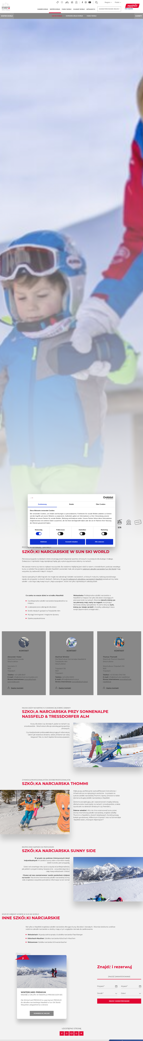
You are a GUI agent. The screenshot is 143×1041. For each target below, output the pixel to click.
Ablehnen (43, 542)
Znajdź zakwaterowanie (119, 1001)
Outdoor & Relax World (74, 16)
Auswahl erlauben (71, 542)
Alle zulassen (99, 542)
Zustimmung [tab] (42, 504)
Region (108, 2)
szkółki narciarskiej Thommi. (90, 796)
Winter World (55, 9)
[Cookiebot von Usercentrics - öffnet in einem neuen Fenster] (104, 497)
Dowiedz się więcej (42, 1013)
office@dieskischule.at (67, 679)
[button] (62, 1033)
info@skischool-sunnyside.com (23, 677)
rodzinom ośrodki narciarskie (93, 569)
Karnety (138, 16)
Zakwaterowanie (109, 9)
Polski (117, 2)
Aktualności (90, 9)
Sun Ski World (57, 16)
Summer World (42, 9)
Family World (91, 16)
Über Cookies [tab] (100, 504)
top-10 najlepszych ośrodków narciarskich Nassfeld (82, 579)
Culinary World (79, 9)
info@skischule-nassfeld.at (116, 677)
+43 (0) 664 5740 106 (114, 675)
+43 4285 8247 (16, 675)
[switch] (60, 533)
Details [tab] (71, 504)
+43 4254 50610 (64, 677)
